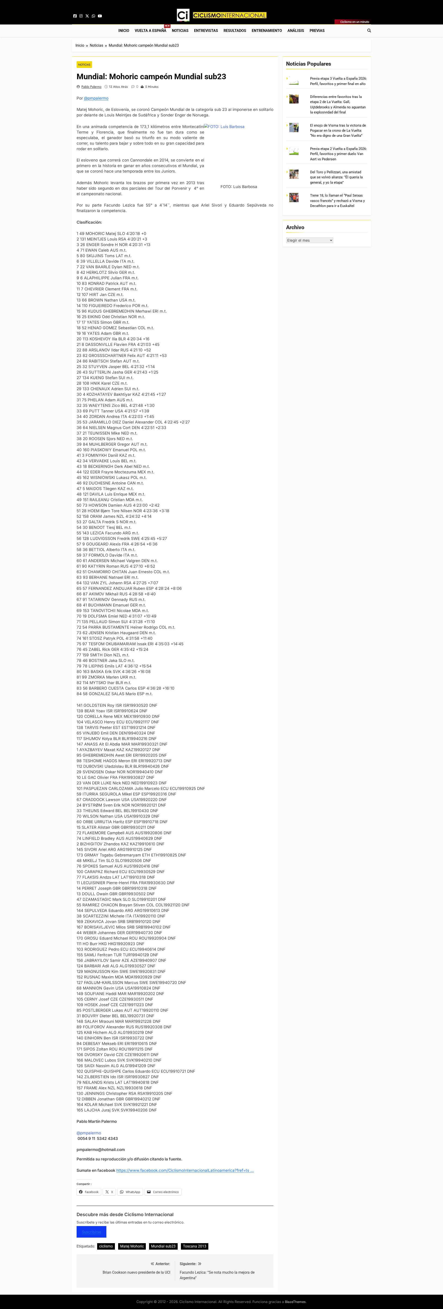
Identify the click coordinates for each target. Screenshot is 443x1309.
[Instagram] (81, 16)
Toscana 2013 (194, 1246)
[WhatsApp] (93, 16)
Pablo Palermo (91, 86)
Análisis (295, 30)
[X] (87, 16)
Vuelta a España (152, 29)
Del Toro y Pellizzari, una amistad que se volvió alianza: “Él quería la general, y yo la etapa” (336, 177)
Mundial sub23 (163, 1246)
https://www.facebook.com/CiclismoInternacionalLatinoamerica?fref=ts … (185, 1170)
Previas (317, 30)
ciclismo (106, 1246)
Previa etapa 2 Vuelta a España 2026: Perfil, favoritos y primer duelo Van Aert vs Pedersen (338, 154)
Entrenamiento (267, 30)
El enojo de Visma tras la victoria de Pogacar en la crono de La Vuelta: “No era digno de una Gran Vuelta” (338, 130)
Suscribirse (91, 1232)
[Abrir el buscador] (369, 30)
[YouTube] (99, 16)
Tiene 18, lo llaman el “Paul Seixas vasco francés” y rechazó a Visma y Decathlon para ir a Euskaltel (337, 200)
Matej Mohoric (132, 1246)
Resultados (235, 30)
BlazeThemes (295, 1302)
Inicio (123, 30)
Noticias (180, 30)
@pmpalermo (96, 98)
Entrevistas (206, 30)
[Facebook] (75, 16)
